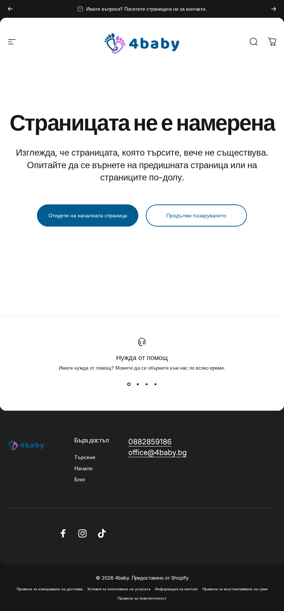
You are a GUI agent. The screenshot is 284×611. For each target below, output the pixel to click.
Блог (79, 479)
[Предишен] (10, 9)
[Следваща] (274, 9)
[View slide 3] (146, 384)
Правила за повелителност (142, 598)
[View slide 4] (155, 384)
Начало (83, 468)
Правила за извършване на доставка (50, 589)
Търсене (84, 457)
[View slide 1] (128, 384)
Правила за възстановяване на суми (235, 589)
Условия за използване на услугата (119, 589)
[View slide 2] (137, 384)
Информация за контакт (176, 589)
